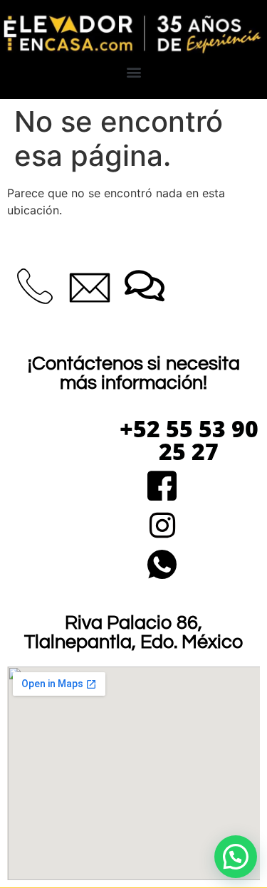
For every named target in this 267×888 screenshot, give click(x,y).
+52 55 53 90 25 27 (189, 439)
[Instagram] (162, 527)
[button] (133, 71)
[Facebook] (162, 487)
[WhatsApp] (162, 566)
